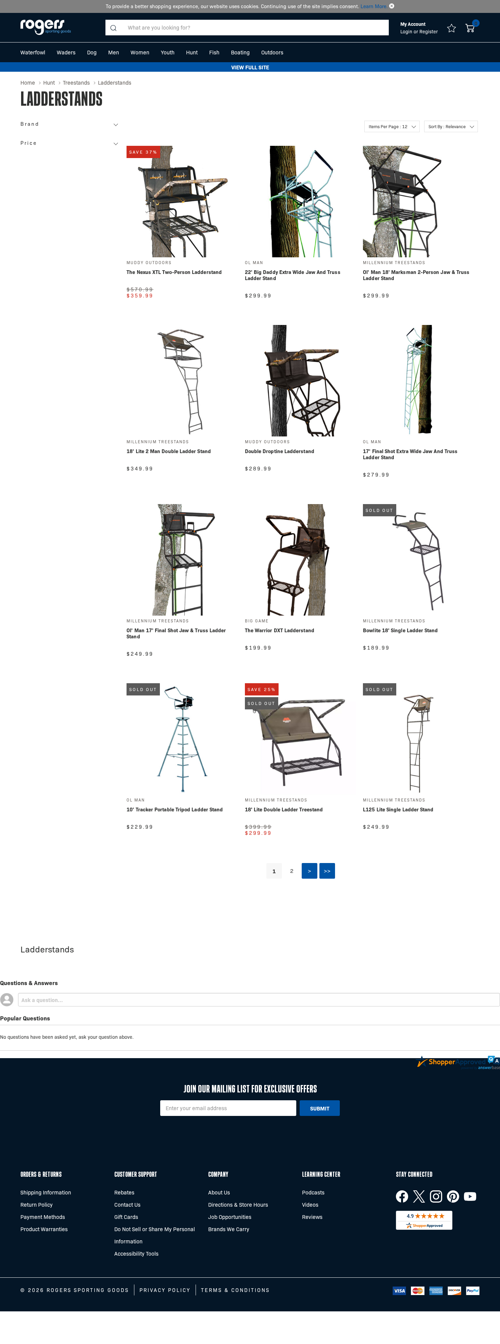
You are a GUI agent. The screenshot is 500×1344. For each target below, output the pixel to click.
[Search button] (113, 27)
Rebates (124, 1192)
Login (407, 31)
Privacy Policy (164, 1290)
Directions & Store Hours (238, 1204)
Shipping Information (45, 1192)
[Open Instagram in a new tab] (436, 1196)
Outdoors (272, 52)
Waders (66, 52)
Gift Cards (126, 1216)
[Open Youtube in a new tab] (470, 1196)
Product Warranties (44, 1229)
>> (327, 870)
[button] (391, 6)
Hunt (192, 52)
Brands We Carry (228, 1229)
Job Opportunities (229, 1216)
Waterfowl (32, 52)
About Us (219, 1192)
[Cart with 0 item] (469, 27)
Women (140, 52)
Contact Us (127, 1204)
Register (428, 31)
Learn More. (374, 6)
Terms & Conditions (235, 1290)
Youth (167, 52)
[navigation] (70, 135)
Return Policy (36, 1204)
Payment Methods (42, 1216)
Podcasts (313, 1192)
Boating (240, 52)
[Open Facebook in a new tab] (402, 1196)
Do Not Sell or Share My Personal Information (154, 1235)
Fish (214, 52)
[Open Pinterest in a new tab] (453, 1196)
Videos (310, 1204)
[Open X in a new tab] (419, 1196)
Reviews (312, 1216)
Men (113, 52)
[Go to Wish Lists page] (451, 27)
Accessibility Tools (136, 1253)
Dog (92, 52)
